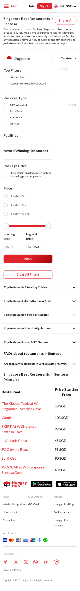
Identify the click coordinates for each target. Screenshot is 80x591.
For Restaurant (62, 512)
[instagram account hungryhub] (16, 562)
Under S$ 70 (19, 205)
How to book (10, 512)
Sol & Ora (9, 458)
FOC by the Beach (16, 449)
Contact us (9, 520)
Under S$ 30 (19, 196)
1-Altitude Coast (14, 440)
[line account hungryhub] (56, 562)
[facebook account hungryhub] (5, 562)
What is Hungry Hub (14, 504)
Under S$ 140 (20, 214)
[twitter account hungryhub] (26, 562)
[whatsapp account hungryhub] (35, 562)
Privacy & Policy (12, 570)
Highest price (31, 236)
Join (32, 6)
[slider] (6, 226)
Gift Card (33, 504)
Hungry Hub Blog (64, 504)
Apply (28, 259)
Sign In (45, 6)
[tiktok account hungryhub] (45, 562)
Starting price (9, 236)
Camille (7, 417)
